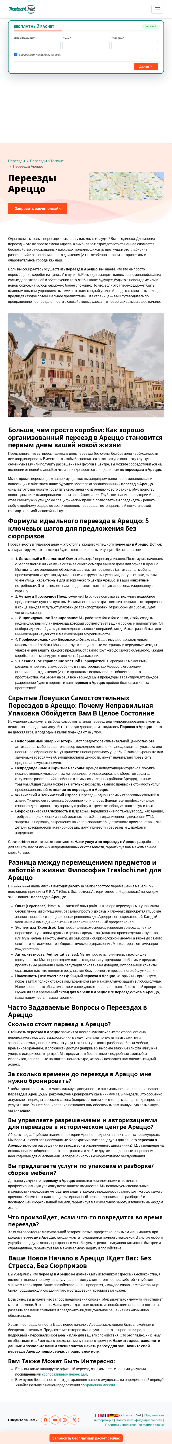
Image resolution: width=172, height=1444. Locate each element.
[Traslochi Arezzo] (97, 1415)
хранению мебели (100, 1385)
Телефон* (117, 38)
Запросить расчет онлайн (38, 208)
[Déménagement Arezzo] (107, 1415)
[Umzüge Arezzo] (112, 1415)
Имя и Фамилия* (24, 38)
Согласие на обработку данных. (40, 55)
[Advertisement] (86, 107)
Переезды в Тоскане (47, 161)
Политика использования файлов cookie (134, 1424)
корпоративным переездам (64, 1374)
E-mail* (66, 38)
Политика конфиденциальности (139, 1420)
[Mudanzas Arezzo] (116, 1415)
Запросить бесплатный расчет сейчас (86, 1438)
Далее (144, 66)
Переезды (16, 161)
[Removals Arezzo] (102, 1415)
